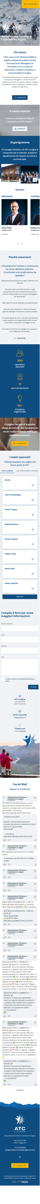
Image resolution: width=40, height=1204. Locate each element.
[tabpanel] (19, 537)
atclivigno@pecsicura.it (26, 1150)
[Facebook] (19, 1157)
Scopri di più (21, 97)
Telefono (4, 646)
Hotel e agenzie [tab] (7, 471)
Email (3, 635)
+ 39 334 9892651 (20, 731)
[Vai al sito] (33, 485)
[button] (4, 4)
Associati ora (32, 4)
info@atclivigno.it (20, 717)
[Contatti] (18, 4)
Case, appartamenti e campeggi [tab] (27, 471)
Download (21, 129)
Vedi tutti (19, 597)
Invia (34, 687)
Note (2, 657)
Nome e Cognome (6, 624)
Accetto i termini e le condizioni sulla (19, 680)
